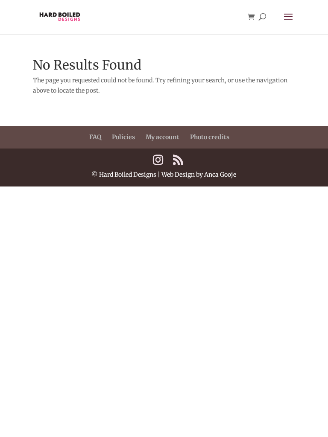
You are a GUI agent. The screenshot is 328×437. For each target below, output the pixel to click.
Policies (123, 137)
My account (162, 137)
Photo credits (209, 137)
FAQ (95, 137)
